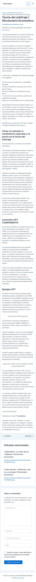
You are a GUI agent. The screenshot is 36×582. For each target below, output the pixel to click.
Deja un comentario (10, 460)
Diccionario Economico (23, 460)
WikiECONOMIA (7, 3)
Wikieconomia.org (18, 578)
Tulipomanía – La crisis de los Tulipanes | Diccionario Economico (16, 454)
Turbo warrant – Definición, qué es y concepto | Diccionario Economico (17, 472)
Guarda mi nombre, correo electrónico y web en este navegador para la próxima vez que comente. (18, 555)
